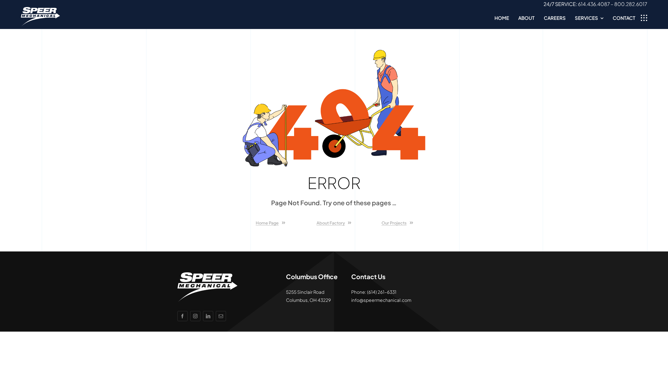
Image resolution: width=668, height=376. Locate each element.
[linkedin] (208, 316)
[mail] (221, 316)
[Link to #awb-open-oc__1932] (644, 18)
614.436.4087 (594, 4)
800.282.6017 (630, 4)
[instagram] (195, 316)
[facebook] (182, 316)
